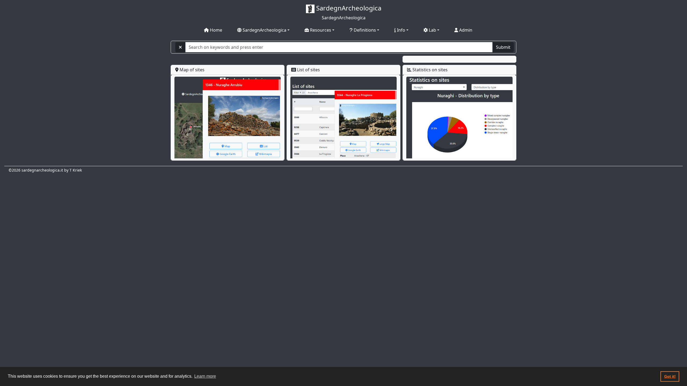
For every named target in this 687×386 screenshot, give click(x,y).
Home (215, 30)
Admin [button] (465, 30)
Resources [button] (320, 30)
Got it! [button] (670, 376)
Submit (503, 47)
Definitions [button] (364, 30)
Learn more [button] (205, 376)
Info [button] (400, 30)
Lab (432, 30)
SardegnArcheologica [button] (264, 30)
